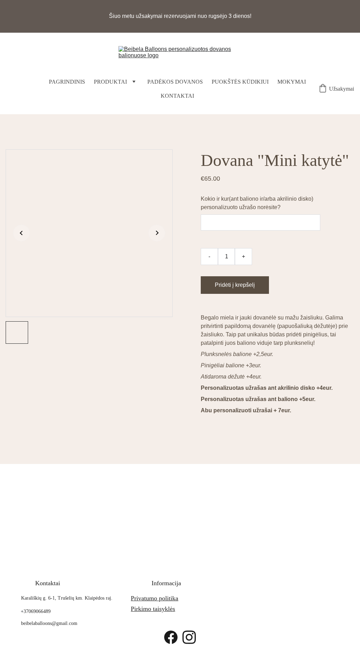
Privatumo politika (154, 598)
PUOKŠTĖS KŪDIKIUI (240, 82)
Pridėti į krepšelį (235, 285)
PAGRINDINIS (67, 82)
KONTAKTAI (177, 96)
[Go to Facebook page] (171, 637)
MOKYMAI (291, 82)
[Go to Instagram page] (189, 637)
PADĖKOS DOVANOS (175, 82)
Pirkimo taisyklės (153, 608)
